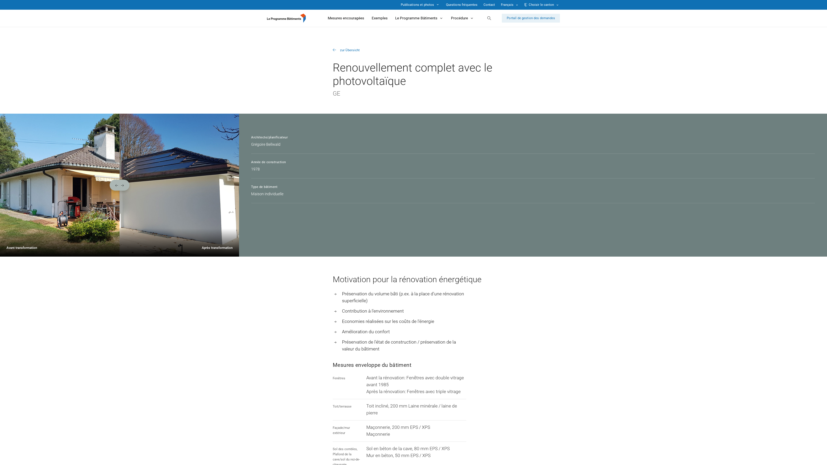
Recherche (489, 18)
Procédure (459, 18)
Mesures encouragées (346, 18)
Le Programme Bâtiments (416, 18)
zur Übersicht (350, 50)
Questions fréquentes (462, 5)
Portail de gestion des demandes (531, 18)
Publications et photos (417, 5)
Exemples (380, 18)
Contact (489, 5)
